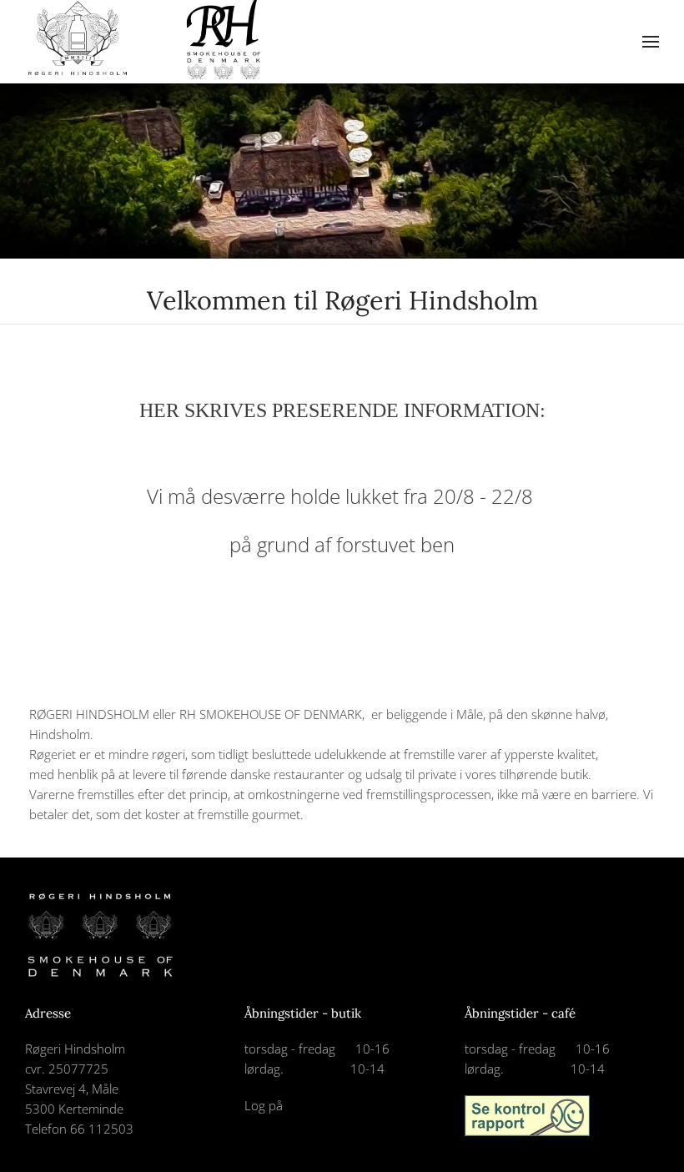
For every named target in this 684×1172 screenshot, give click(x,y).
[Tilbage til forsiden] (150, 41)
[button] (650, 42)
